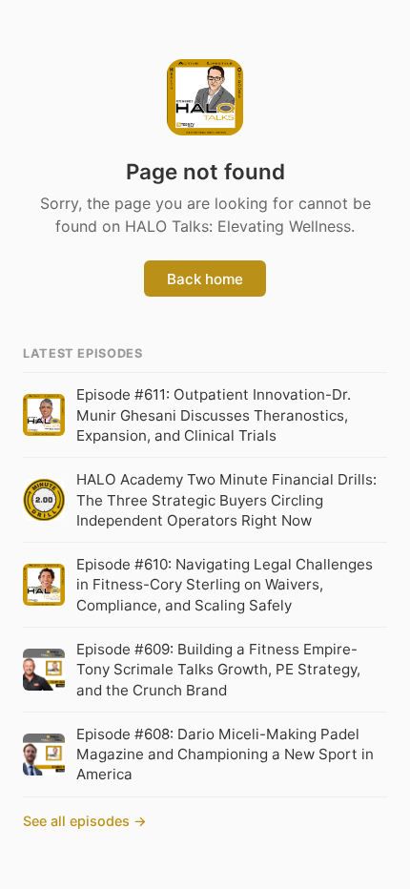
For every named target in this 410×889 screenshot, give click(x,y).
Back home (205, 279)
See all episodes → (85, 821)
